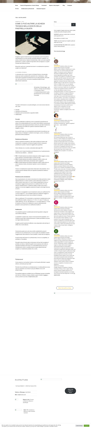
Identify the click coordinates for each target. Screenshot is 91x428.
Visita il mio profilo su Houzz (70, 391)
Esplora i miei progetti (54, 5)
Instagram (69, 5)
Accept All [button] (87, 425)
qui (46, 87)
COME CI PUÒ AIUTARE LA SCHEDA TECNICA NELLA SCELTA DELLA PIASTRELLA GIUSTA (30, 26)
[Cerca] (73, 24)
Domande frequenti (41, 8)
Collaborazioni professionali (27, 8)
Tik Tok (17, 8)
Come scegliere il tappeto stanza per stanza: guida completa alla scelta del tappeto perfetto (64, 31)
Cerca (55, 21)
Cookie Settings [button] (79, 425)
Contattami (44, 5)
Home (16, 5)
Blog (64, 5)
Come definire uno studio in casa (61, 38)
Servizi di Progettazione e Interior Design (29, 5)
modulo (45, 275)
